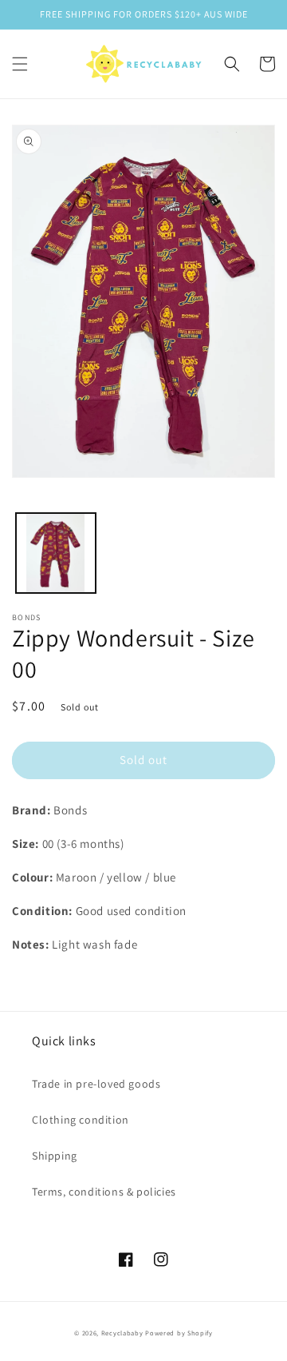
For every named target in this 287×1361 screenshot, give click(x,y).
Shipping (54, 1155)
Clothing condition (80, 1119)
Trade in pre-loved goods (96, 1083)
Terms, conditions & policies (104, 1191)
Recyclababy (122, 1332)
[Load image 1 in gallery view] (56, 553)
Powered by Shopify (179, 1332)
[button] (19, 64)
